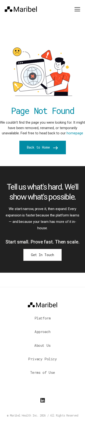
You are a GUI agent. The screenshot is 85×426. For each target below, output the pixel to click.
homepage (75, 133)
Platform (42, 318)
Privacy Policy (42, 358)
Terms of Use (42, 372)
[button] (77, 8)
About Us (42, 345)
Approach (42, 331)
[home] (21, 9)
